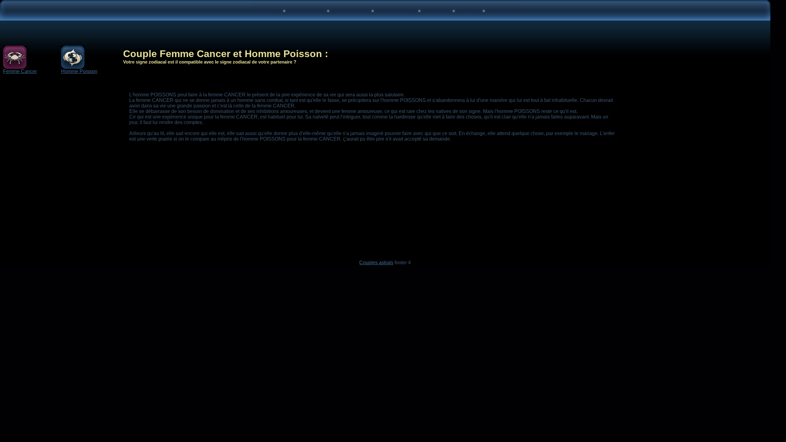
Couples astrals (376, 262)
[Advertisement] (64, 136)
